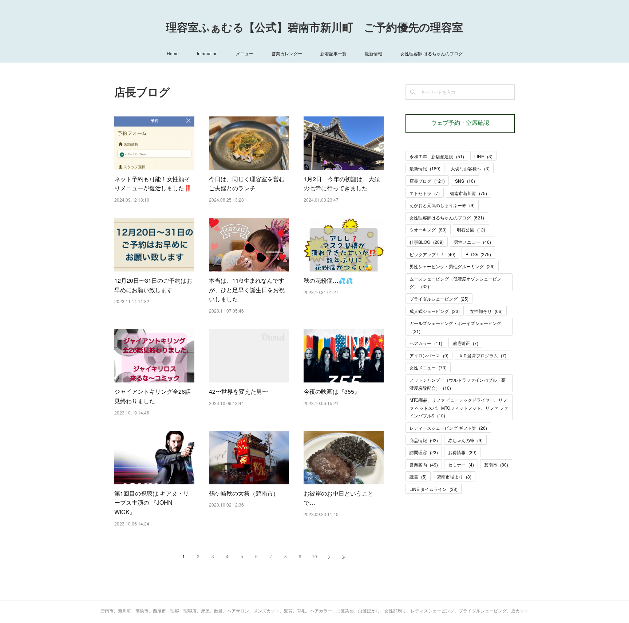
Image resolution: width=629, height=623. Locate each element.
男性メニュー (472, 242)
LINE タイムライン (434, 489)
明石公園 (471, 229)
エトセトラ (425, 193)
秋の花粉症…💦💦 (328, 280)
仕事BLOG (427, 242)
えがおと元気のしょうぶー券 (442, 205)
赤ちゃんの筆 (465, 440)
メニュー (244, 53)
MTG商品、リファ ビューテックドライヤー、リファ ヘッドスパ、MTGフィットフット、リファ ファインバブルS (459, 407)
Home (173, 53)
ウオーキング (428, 229)
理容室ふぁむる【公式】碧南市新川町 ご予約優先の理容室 (314, 28)
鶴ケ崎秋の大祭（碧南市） (244, 493)
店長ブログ (427, 181)
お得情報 (462, 452)
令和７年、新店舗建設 (437, 156)
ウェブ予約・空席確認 (460, 123)
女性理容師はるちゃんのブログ (447, 217)
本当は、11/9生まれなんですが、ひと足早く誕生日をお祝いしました (247, 289)
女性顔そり (486, 311)
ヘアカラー (426, 343)
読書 (418, 476)
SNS (465, 181)
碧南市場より (454, 476)
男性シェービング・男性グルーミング (452, 266)
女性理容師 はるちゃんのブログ (431, 53)
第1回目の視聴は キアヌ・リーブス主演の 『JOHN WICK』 (151, 502)
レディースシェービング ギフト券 (448, 428)
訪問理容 (424, 452)
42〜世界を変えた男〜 (238, 391)
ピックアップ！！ (432, 254)
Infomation (207, 53)
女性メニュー (428, 367)
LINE (483, 156)
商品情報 (424, 440)
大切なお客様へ (470, 168)
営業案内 (424, 464)
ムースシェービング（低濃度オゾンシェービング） (455, 282)
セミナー (461, 464)
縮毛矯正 (465, 343)
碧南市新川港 (468, 193)
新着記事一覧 (333, 53)
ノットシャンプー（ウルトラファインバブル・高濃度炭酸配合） (458, 384)
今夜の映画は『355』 (332, 391)
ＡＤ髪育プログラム (482, 355)
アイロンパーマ (429, 355)
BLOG (478, 254)
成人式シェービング (435, 311)
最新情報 (373, 53)
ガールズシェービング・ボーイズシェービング (455, 327)
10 (314, 556)
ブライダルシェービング (439, 298)
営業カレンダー (287, 53)
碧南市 (496, 464)
